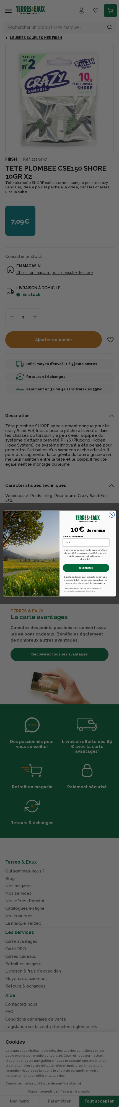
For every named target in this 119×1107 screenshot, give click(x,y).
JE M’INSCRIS (86, 568)
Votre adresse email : (74, 536)
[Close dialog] (111, 514)
